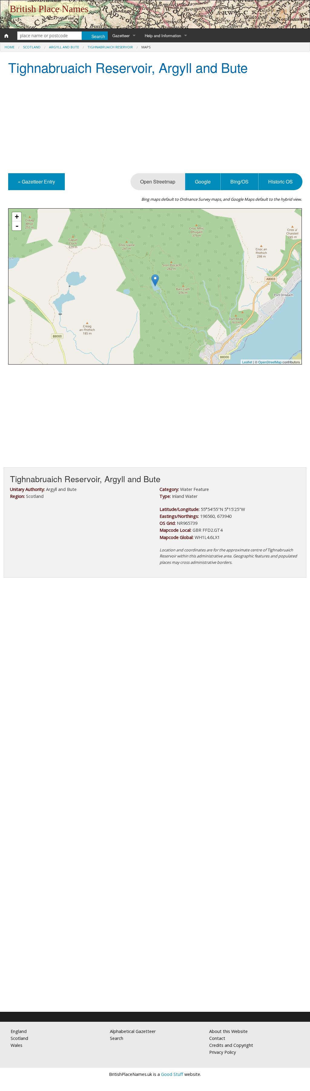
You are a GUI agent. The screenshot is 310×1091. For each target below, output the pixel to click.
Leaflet (247, 361)
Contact (217, 1038)
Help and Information (163, 35)
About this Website (228, 1031)
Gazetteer (121, 35)
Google (203, 181)
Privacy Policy (222, 1052)
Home (10, 47)
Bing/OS (239, 181)
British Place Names (49, 8)
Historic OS (280, 181)
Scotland (32, 47)
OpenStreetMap (270, 361)
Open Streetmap (157, 181)
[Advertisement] (155, 125)
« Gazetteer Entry (36, 181)
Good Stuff (172, 1074)
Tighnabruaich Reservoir (110, 47)
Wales (16, 1045)
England (19, 1031)
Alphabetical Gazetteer (133, 1031)
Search (116, 1038)
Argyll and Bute (64, 47)
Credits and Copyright (231, 1045)
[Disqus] (155, 763)
